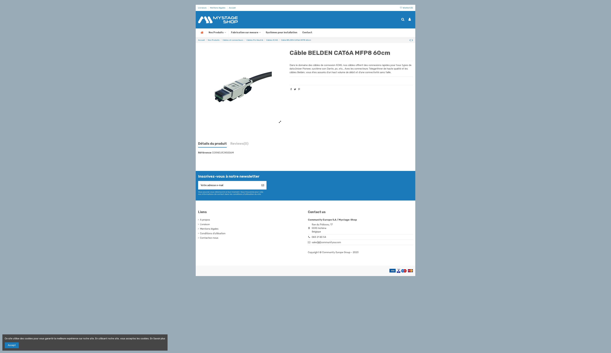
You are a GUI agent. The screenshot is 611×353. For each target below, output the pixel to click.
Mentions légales (218, 8)
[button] (245, 32)
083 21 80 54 (319, 237)
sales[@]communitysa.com (326, 242)
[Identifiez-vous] (409, 20)
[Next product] (412, 40)
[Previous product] (410, 40)
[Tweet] (295, 89)
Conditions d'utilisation (212, 233)
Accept (12, 345)
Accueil (232, 8)
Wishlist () (407, 8)
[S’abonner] (262, 185)
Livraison (202, 8)
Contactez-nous (209, 237)
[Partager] (291, 89)
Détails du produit (212, 143)
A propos (205, 219)
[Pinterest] (299, 89)
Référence (204, 152)
